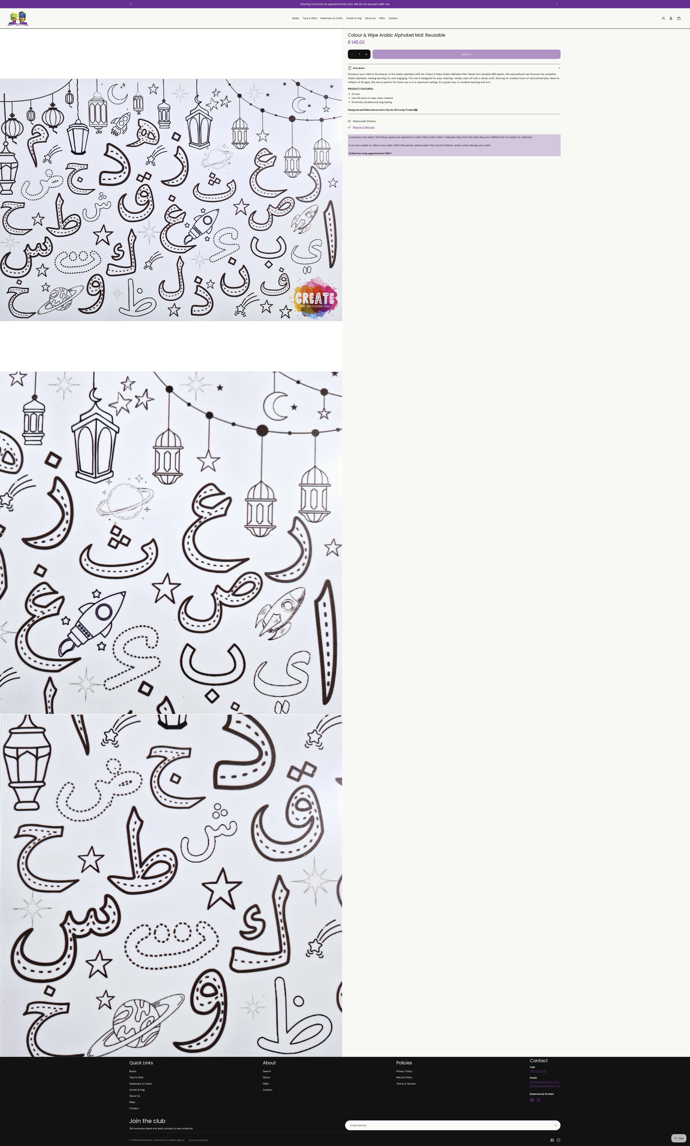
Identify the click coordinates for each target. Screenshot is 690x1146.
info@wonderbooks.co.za (544, 1081)
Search (267, 1071)
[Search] (663, 18)
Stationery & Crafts (140, 1083)
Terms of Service (406, 1083)
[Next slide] (557, 4)
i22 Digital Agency (175, 1140)
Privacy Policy (404, 1071)
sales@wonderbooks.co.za (545, 1085)
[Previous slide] (131, 4)
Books (132, 1071)
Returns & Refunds (363, 127)
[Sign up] (555, 1125)
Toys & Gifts (136, 1077)
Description (359, 68)
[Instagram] (538, 1100)
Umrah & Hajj (136, 1089)
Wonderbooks (145, 1140)
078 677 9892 (538, 1071)
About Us (134, 1095)
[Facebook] (532, 1100)
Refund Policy (404, 1077)
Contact (134, 1108)
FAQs (132, 1102)
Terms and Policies (198, 1140)
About (266, 1077)
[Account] (671, 18)
